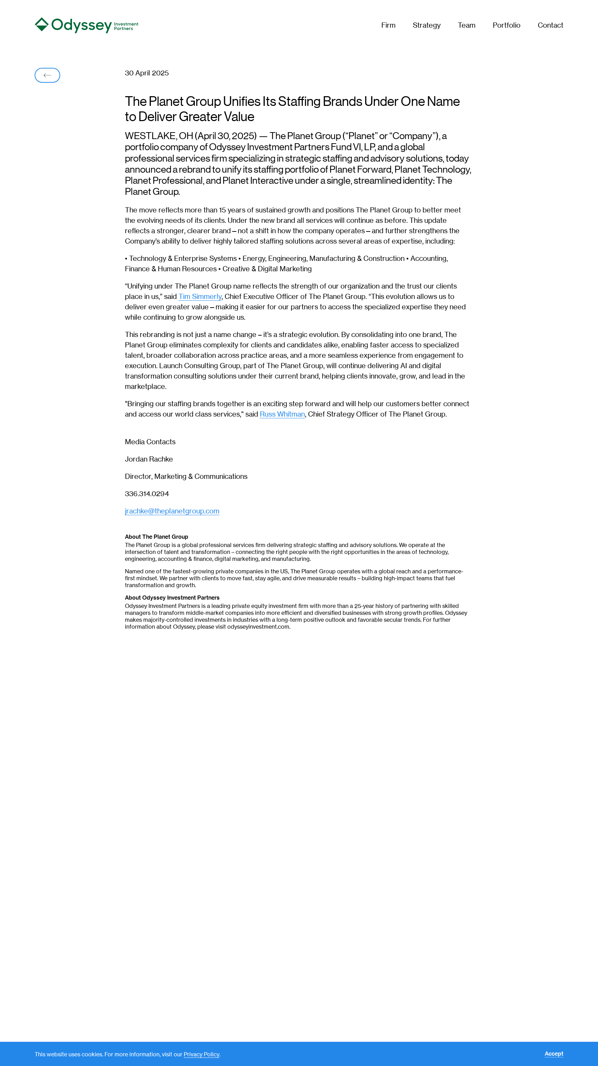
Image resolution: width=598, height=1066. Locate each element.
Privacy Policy (201, 1054)
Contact (550, 25)
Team (466, 25)
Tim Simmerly (200, 296)
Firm (388, 25)
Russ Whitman (282, 414)
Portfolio (506, 25)
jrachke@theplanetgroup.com (172, 511)
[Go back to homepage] (88, 25)
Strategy (427, 25)
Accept (554, 1053)
